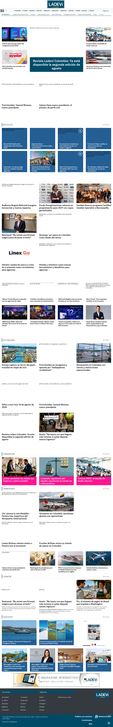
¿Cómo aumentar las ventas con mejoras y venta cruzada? (18, 479)
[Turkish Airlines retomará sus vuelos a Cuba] (98, 558)
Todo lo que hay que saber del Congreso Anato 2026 (13, 45)
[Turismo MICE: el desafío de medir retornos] (98, 34)
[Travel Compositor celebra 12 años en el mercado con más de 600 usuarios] (70, 312)
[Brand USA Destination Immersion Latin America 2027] (14, 135)
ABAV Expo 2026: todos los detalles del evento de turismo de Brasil (14, 324)
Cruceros (71, 10)
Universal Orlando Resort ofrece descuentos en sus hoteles (41, 169)
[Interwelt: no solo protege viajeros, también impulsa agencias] (14, 158)
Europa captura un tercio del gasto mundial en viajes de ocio (18, 366)
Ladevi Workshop (56, 14)
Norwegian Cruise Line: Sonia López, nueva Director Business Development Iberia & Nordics (42, 667)
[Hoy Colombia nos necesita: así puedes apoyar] (14, 57)
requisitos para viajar (43, 14)
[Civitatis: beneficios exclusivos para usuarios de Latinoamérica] (42, 290)
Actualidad (17, 10)
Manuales (32, 10)
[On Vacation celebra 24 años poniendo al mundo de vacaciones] (98, 158)
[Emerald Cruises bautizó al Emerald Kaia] (98, 655)
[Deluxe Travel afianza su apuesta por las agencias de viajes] (14, 290)
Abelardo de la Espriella (84, 14)
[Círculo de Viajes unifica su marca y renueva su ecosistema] (98, 135)
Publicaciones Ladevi (64, 697)
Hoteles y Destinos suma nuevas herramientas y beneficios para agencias (55, 267)
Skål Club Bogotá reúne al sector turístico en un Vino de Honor (70, 300)
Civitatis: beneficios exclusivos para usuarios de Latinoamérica (41, 300)
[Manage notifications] (108, 723)
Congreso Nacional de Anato (20, 14)
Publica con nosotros (83, 716)
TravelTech (47, 10)
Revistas (84, 10)
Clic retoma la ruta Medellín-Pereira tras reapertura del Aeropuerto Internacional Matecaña (16, 517)
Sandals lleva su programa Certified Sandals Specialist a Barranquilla (93, 206)
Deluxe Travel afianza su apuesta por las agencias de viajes (14, 300)
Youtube (41, 710)
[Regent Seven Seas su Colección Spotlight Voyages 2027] (70, 655)
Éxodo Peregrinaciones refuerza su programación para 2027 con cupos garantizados (56, 208)
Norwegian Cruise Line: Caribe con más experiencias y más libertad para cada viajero (14, 667)
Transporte (55, 10)
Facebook (42, 700)
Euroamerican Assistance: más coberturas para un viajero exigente (69, 146)
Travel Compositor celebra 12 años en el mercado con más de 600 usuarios (69, 324)
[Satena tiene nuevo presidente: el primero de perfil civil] (14, 558)
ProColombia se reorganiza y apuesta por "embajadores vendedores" (53, 367)
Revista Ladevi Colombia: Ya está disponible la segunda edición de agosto (56, 64)
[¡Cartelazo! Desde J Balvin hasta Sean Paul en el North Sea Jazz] (42, 312)
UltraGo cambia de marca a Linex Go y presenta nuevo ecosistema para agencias (18, 267)
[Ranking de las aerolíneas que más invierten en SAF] (42, 558)
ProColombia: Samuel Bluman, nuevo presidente (17, 106)
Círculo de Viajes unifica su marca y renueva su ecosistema (97, 146)
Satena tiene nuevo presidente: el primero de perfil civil (55, 106)
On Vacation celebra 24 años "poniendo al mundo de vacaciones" (98, 169)
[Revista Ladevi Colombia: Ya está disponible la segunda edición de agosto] (56, 42)
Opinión (77, 10)
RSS (90, 724)
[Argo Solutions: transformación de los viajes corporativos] (42, 135)
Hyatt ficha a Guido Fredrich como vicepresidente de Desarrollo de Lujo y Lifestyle (96, 324)
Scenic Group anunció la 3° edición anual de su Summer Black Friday (56, 642)
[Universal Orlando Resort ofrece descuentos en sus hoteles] (42, 158)
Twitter (41, 697)
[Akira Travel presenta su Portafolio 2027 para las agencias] (70, 158)
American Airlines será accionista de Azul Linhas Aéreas (98, 67)
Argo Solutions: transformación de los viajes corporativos (42, 146)
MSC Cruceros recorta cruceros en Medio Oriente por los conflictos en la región (69, 570)
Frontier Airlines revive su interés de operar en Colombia (55, 544)
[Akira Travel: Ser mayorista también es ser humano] (98, 290)
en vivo (101, 14)
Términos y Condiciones (9, 722)
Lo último (25, 10)
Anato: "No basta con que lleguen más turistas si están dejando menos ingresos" (55, 437)
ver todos (106, 125)
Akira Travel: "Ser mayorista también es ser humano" (96, 300)
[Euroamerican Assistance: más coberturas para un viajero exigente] (70, 135)
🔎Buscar (91, 10)
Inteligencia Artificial (69, 14)
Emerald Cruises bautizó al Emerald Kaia (97, 665)
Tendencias (63, 10)
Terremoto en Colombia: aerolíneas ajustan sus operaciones (56, 514)
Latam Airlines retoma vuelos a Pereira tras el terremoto (17, 544)
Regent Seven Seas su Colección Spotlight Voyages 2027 (70, 666)
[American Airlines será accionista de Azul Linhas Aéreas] (98, 57)
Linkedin (41, 707)
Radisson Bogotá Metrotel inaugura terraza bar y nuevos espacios (19, 206)
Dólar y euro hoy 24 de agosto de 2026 (18, 406)
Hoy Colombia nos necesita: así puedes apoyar (13, 67)
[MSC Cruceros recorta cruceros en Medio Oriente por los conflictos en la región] (70, 558)
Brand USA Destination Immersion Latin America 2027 (13, 146)
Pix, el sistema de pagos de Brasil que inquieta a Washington (92, 602)
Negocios (39, 10)
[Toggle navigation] (5, 10)
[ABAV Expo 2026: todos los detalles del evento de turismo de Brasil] (14, 312)
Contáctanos (87, 720)
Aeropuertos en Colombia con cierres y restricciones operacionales (90, 367)
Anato (95, 14)
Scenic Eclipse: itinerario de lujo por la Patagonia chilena (17, 642)
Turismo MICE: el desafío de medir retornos (96, 45)
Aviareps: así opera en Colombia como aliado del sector (55, 236)
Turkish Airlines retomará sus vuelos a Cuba (97, 569)
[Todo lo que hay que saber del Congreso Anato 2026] (14, 34)
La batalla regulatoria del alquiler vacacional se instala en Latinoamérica (56, 481)
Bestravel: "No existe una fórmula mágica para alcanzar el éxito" (18, 236)
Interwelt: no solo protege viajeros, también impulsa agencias (13, 169)
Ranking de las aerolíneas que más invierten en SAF (41, 569)
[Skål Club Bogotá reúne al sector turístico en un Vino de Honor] (70, 290)
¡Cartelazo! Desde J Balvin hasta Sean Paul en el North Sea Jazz (42, 323)
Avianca (33, 14)
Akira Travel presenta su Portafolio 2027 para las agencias (68, 169)
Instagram (42, 703)
